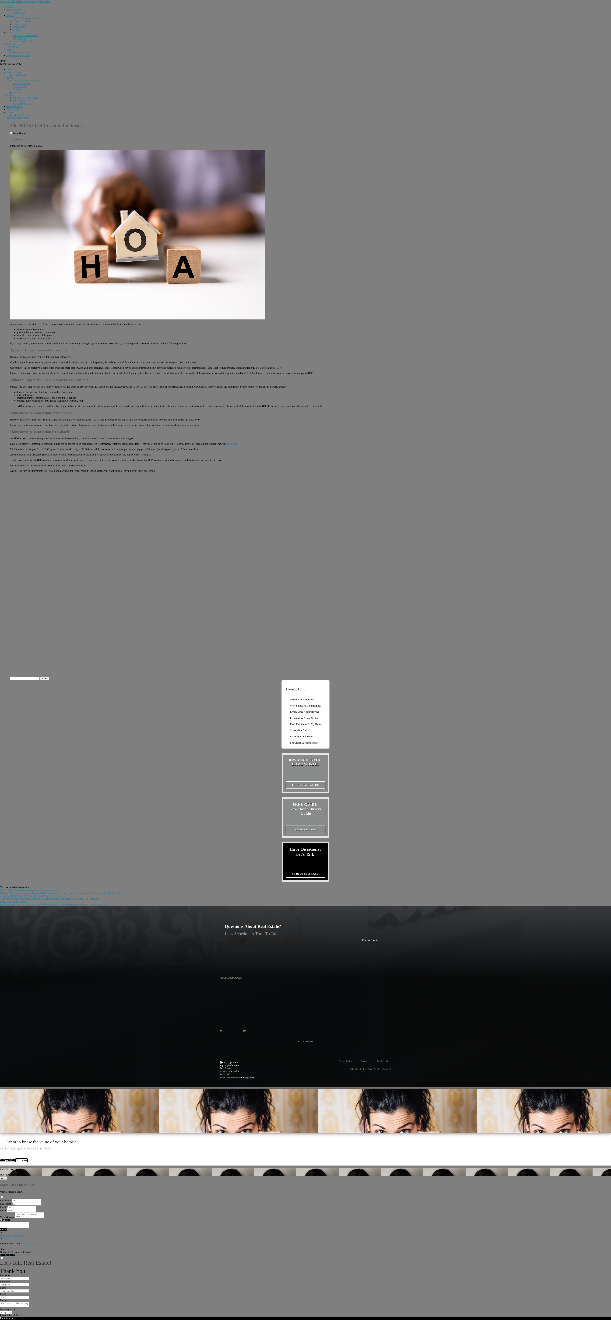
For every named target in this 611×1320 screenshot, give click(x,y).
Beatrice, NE (19, 12)
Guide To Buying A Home (26, 18)
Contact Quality (370, 940)
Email (3, 1207)
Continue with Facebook (12, 1235)
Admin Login (383, 1061)
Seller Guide (19, 38)
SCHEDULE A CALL (305, 873)
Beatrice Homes (14, 9)
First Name (5, 1200)
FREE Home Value (305, 785)
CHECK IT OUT (305, 829)
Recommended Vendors (18, 55)
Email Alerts (19, 26)
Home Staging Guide (23, 41)
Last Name (5, 1203)
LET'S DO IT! (7, 1255)
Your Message (7, 1217)
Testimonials (12, 47)
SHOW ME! (7, 1160)
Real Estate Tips (14, 44)
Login (16, 29)
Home (9, 6)
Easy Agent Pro (248, 1077)
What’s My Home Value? (25, 35)
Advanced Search (22, 21)
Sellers (9, 32)
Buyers (10, 15)
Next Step (5, 1220)
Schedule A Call (21, 52)
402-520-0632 (10, 63)
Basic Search (19, 24)
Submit (3, 1229)
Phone (3, 1210)
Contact (10, 49)
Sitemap (364, 1061)
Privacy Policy (345, 1061)
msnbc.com (231, 443)
